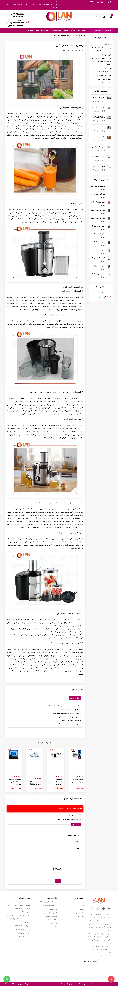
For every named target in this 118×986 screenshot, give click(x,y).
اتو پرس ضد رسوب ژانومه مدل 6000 (35, 783)
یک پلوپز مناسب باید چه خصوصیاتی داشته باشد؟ (64, 706)
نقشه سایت (53, 927)
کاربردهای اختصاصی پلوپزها (70, 720)
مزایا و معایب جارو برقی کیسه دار (69, 724)
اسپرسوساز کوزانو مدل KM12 (98, 266)
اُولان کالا (69, 984)
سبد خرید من (80, 912)
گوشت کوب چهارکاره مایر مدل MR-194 (98, 258)
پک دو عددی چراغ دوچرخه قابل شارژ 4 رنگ (77, 782)
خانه (83, 902)
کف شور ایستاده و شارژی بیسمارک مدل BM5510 (98, 194)
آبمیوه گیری (36, 126)
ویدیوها (66, 30)
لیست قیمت (57, 30)
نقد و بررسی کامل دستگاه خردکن (69, 717)
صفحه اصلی (81, 30)
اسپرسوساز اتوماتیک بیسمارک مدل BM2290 (98, 242)
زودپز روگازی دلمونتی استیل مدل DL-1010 (56, 782)
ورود (107, 2)
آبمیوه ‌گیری (60, 209)
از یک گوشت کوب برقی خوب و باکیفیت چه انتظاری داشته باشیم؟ (98, 117)
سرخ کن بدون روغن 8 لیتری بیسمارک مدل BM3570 (98, 210)
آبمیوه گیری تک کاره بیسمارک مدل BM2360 (98, 226)
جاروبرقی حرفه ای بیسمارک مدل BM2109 (98, 234)
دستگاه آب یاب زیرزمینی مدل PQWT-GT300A (98, 186)
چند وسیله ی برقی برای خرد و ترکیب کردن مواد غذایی (98, 137)
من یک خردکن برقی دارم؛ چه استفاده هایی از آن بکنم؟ (98, 156)
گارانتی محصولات (51, 920)
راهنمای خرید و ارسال (42, 30)
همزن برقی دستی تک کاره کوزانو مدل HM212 (98, 274)
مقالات (73, 35)
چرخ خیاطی (53, 909)
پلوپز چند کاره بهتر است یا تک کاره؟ (68, 709)
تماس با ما (87, 2)
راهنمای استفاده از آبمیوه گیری (59, 35)
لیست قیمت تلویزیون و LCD (48, 902)
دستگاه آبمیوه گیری (54, 135)
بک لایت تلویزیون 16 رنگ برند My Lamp (14, 782)
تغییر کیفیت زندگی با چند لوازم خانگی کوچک (98, 146)
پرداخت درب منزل (51, 916)
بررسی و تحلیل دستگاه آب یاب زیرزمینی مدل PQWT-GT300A (98, 107)
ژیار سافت (8, 984)
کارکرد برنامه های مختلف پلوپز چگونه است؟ (65, 713)
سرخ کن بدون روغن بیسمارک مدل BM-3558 (98, 218)
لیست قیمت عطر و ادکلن (49, 905)
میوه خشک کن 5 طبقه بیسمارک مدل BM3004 (98, 202)
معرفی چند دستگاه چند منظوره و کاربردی (98, 97)
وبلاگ (73, 30)
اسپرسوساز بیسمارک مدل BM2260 (98, 250)
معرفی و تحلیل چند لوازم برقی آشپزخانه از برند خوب (98, 127)
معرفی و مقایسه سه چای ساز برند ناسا (98, 166)
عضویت (98, 2)
